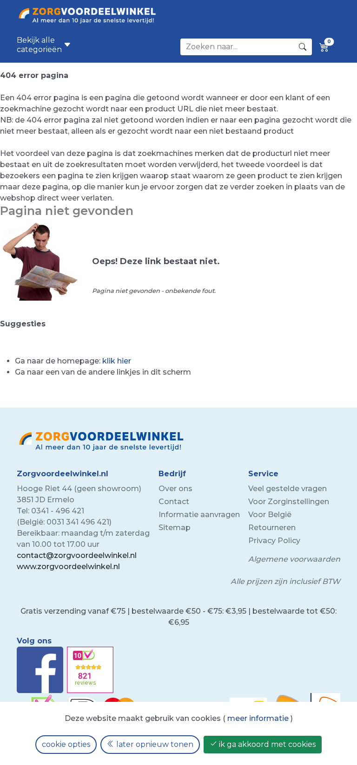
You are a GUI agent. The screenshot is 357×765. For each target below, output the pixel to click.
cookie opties (66, 744)
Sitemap (175, 527)
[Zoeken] (302, 47)
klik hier (116, 361)
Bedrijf (172, 473)
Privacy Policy (274, 540)
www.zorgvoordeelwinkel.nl (68, 566)
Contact (174, 501)
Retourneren (272, 527)
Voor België (269, 514)
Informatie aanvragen (199, 514)
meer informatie (258, 718)
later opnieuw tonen (153, 744)
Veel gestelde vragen (287, 488)
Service (263, 473)
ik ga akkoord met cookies (266, 744)
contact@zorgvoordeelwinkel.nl (77, 555)
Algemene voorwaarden (294, 559)
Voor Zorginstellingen (288, 501)
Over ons (175, 488)
